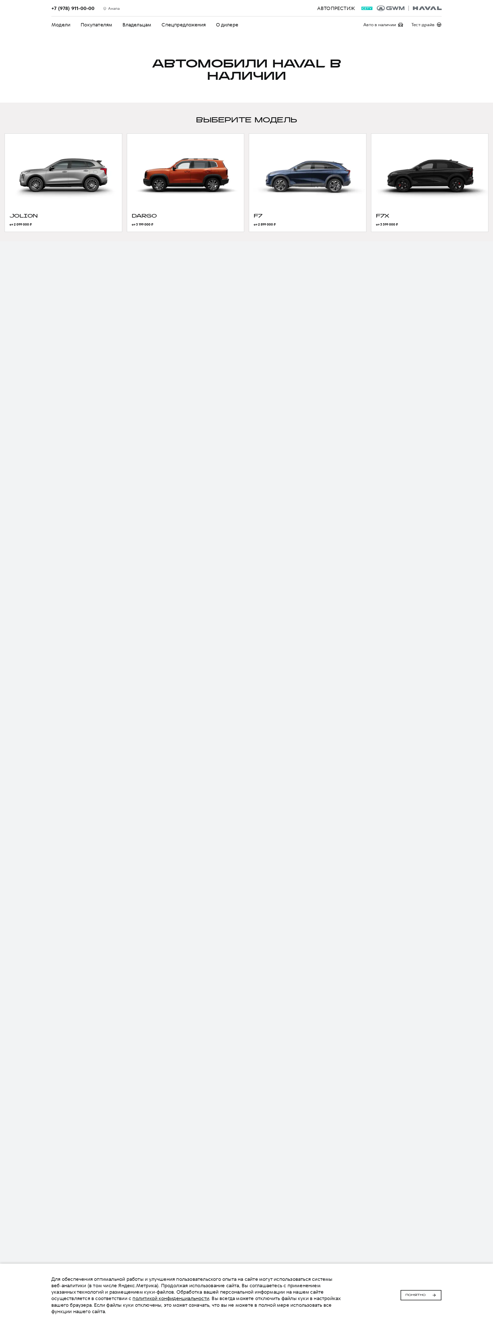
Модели (60, 25)
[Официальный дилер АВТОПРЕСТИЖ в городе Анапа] (409, 8)
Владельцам (136, 25)
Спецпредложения (184, 25)
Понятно (415, 1295)
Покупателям (96, 25)
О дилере (227, 25)
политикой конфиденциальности (170, 1298)
